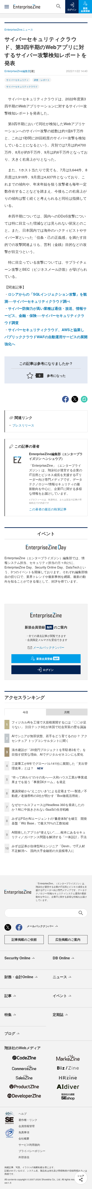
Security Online (17, 957)
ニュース (60, 976)
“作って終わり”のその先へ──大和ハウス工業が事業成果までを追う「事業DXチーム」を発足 (49, 779)
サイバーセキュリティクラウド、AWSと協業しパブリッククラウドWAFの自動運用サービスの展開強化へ (46, 336)
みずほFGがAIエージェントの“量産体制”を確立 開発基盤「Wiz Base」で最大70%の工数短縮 (49, 820)
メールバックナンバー (48, 647)
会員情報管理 (27, 1126)
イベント (60, 995)
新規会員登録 (47, 659)
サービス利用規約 (29, 1144)
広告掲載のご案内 (67, 939)
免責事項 (24, 1132)
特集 (8, 1014)
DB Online (61, 957)
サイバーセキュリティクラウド (22, 86)
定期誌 (58, 1014)
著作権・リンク (28, 1120)
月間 (66, 712)
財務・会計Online (18, 976)
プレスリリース (23, 425)
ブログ (9, 1033)
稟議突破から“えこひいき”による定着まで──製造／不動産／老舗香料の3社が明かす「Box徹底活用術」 (49, 793)
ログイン (48, 670)
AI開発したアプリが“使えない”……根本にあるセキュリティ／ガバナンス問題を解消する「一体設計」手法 (49, 834)
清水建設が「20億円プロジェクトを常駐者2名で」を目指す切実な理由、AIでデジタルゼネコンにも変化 (49, 751)
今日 (25, 712)
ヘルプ (23, 1113)
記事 (8, 995)
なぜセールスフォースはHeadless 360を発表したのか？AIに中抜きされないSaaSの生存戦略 (48, 807)
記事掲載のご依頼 (24, 939)
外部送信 (24, 1157)
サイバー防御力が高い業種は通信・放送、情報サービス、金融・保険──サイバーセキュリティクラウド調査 (45, 315)
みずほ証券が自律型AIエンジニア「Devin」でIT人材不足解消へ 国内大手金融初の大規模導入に (48, 848)
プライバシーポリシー (32, 1151)
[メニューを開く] (6, 6)
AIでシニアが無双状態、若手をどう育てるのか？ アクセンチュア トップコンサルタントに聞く (49, 738)
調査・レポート (42, 79)
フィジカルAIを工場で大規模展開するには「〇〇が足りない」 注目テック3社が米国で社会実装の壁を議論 (49, 724)
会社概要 (24, 1138)
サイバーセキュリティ (17, 79)
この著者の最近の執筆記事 (48, 509)
